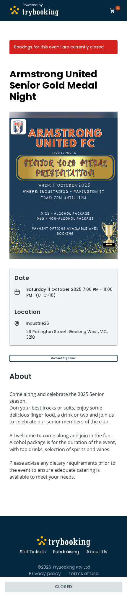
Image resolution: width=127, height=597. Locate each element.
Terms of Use (83, 573)
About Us (96, 552)
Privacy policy (45, 573)
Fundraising (66, 552)
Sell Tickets (33, 552)
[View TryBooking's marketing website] (63, 542)
